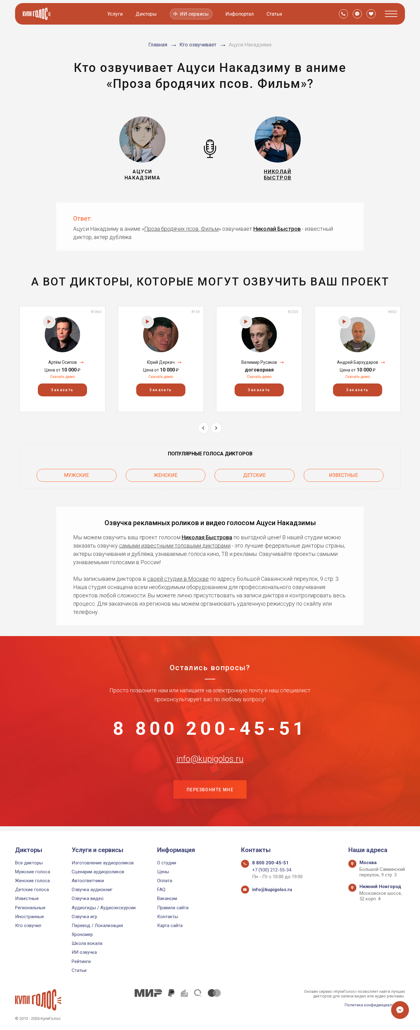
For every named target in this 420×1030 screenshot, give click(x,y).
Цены (163, 872)
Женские (165, 475)
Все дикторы (29, 863)
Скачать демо (62, 377)
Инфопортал (239, 14)
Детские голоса (32, 889)
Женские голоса (32, 880)
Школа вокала (87, 943)
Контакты (167, 916)
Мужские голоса (32, 872)
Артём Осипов (62, 362)
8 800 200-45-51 (210, 728)
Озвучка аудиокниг (92, 889)
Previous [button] (203, 428)
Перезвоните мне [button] (210, 789)
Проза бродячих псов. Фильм (181, 229)
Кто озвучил (28, 925)
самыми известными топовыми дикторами (175, 545)
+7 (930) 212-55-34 (271, 870)
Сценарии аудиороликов (98, 872)
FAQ (161, 889)
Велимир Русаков (259, 362)
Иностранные (29, 916)
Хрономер (82, 934)
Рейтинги (81, 961)
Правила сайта (172, 907)
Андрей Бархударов (357, 362)
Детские (254, 475)
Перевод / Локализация (97, 925)
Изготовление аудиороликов (103, 863)
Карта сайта (170, 925)
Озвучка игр (84, 916)
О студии (166, 863)
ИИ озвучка (84, 952)
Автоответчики (88, 880)
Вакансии (167, 898)
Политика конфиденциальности (375, 1005)
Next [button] (216, 428)
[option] (62, 359)
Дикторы (146, 14)
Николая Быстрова (207, 537)
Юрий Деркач (161, 362)
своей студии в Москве (178, 579)
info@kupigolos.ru (210, 759)
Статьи (274, 14)
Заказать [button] (62, 390)
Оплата (164, 880)
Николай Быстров (277, 229)
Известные (343, 475)
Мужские (76, 475)
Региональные (30, 907)
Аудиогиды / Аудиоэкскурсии (104, 907)
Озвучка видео (88, 898)
